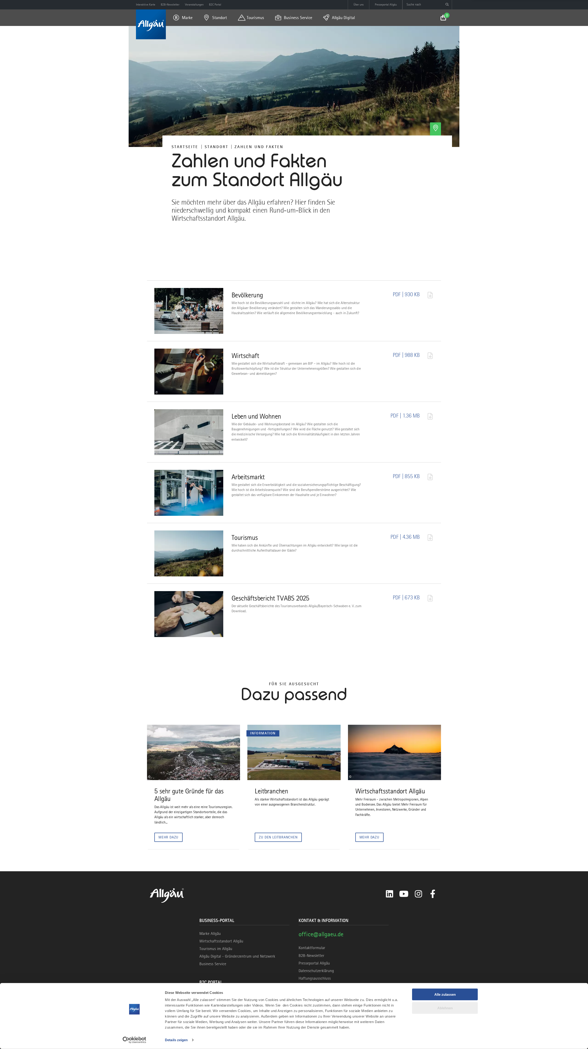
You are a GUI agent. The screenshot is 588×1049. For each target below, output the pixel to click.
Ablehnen (445, 1008)
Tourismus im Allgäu (215, 948)
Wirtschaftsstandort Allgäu (221, 941)
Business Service (212, 964)
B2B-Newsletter (311, 955)
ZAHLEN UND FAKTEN (259, 146)
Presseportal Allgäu (314, 963)
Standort (217, 146)
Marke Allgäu (210, 933)
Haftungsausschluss (315, 978)
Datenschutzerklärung (316, 970)
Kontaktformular (312, 947)
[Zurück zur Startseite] (151, 24)
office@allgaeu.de (321, 934)
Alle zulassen (445, 994)
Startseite (185, 146)
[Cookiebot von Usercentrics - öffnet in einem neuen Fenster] (134, 1040)
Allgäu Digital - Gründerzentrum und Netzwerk (237, 956)
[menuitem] (183, 17)
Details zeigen (176, 1040)
